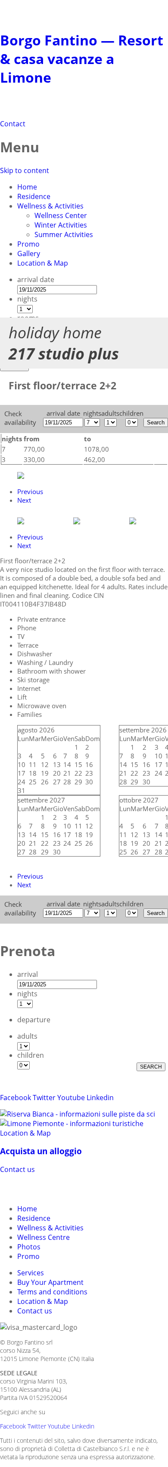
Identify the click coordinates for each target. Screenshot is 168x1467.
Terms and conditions (52, 1292)
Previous (30, 491)
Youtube (71, 1097)
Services (30, 1273)
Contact (12, 123)
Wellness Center (60, 215)
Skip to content (24, 170)
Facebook (15, 1097)
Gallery (28, 253)
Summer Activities (63, 234)
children (30, 1055)
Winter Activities (60, 225)
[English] (40, 1188)
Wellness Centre (43, 1237)
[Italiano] (24, 1188)
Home (27, 187)
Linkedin (100, 1097)
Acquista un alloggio (41, 1151)
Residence (33, 196)
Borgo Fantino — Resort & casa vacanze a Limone (81, 59)
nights (27, 299)
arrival (27, 974)
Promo (28, 244)
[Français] (55, 1188)
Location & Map (42, 263)
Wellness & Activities (50, 206)
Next (24, 500)
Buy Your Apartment (50, 1282)
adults (27, 1036)
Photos (28, 1247)
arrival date (35, 279)
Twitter (44, 1097)
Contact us (17, 1169)
